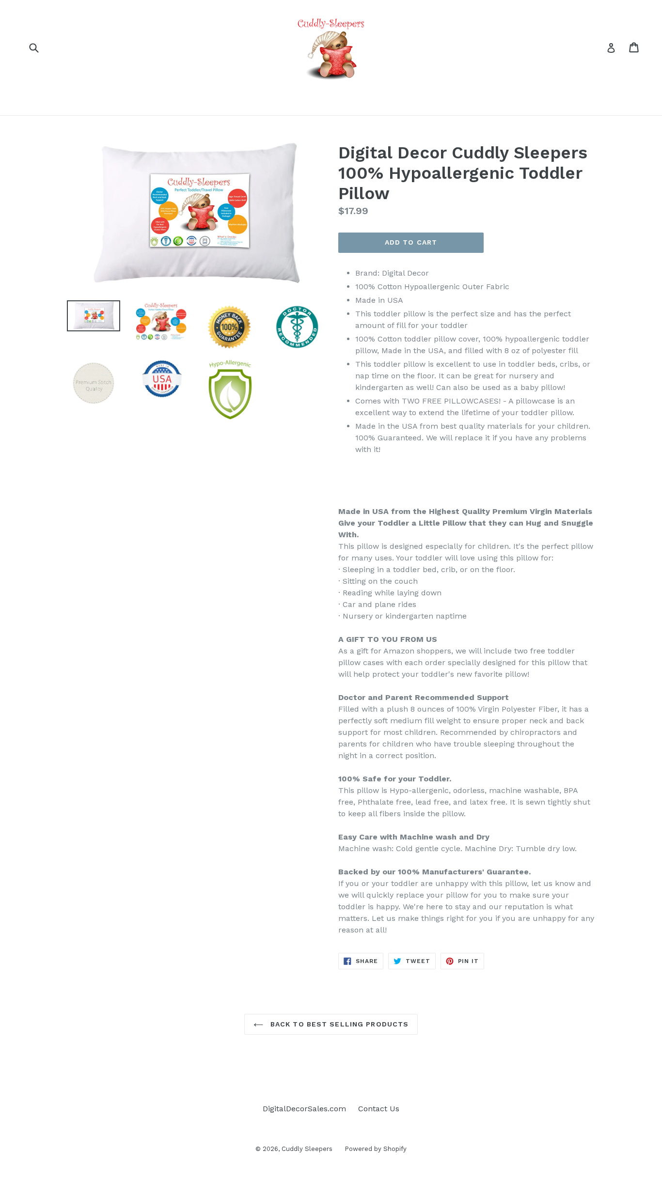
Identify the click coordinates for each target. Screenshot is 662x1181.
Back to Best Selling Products (338, 1024)
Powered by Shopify (376, 1148)
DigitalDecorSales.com (304, 1108)
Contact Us (378, 1108)
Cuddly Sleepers (307, 1148)
